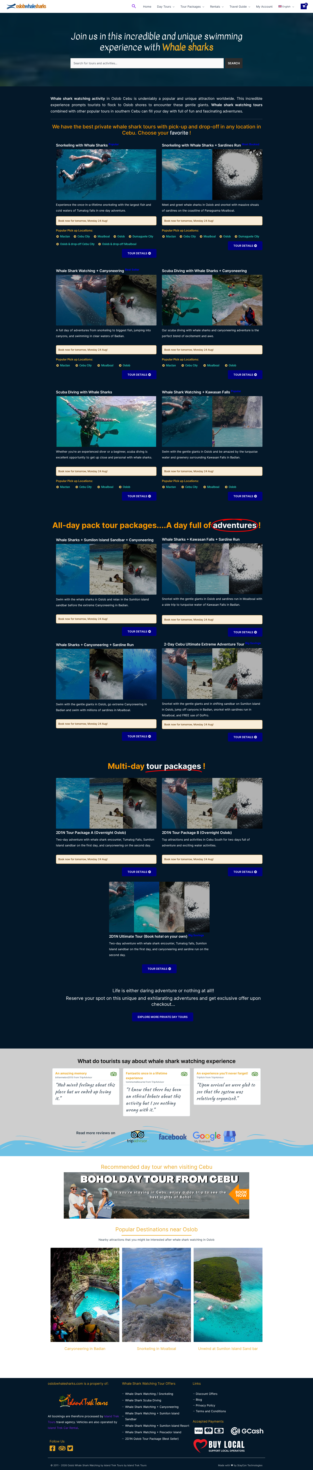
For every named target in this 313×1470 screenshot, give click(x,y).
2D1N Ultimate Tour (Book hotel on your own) (156, 936)
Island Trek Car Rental (63, 1428)
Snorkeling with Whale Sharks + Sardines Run (210, 145)
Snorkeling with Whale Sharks (87, 145)
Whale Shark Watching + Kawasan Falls (201, 392)
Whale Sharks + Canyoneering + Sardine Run (95, 645)
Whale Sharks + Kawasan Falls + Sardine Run (201, 539)
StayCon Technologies (249, 1465)
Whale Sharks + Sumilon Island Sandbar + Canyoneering (105, 540)
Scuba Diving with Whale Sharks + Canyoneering (204, 271)
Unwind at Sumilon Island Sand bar (228, 1348)
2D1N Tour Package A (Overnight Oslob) (91, 832)
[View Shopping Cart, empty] (304, 6)
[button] (134, 6)
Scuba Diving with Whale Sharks (84, 392)
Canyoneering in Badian (84, 1348)
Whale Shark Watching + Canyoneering (97, 271)
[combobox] (147, 63)
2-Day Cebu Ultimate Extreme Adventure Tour (212, 644)
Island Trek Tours (137, 1465)
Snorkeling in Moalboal (156, 1348)
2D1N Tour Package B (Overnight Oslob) (197, 832)
